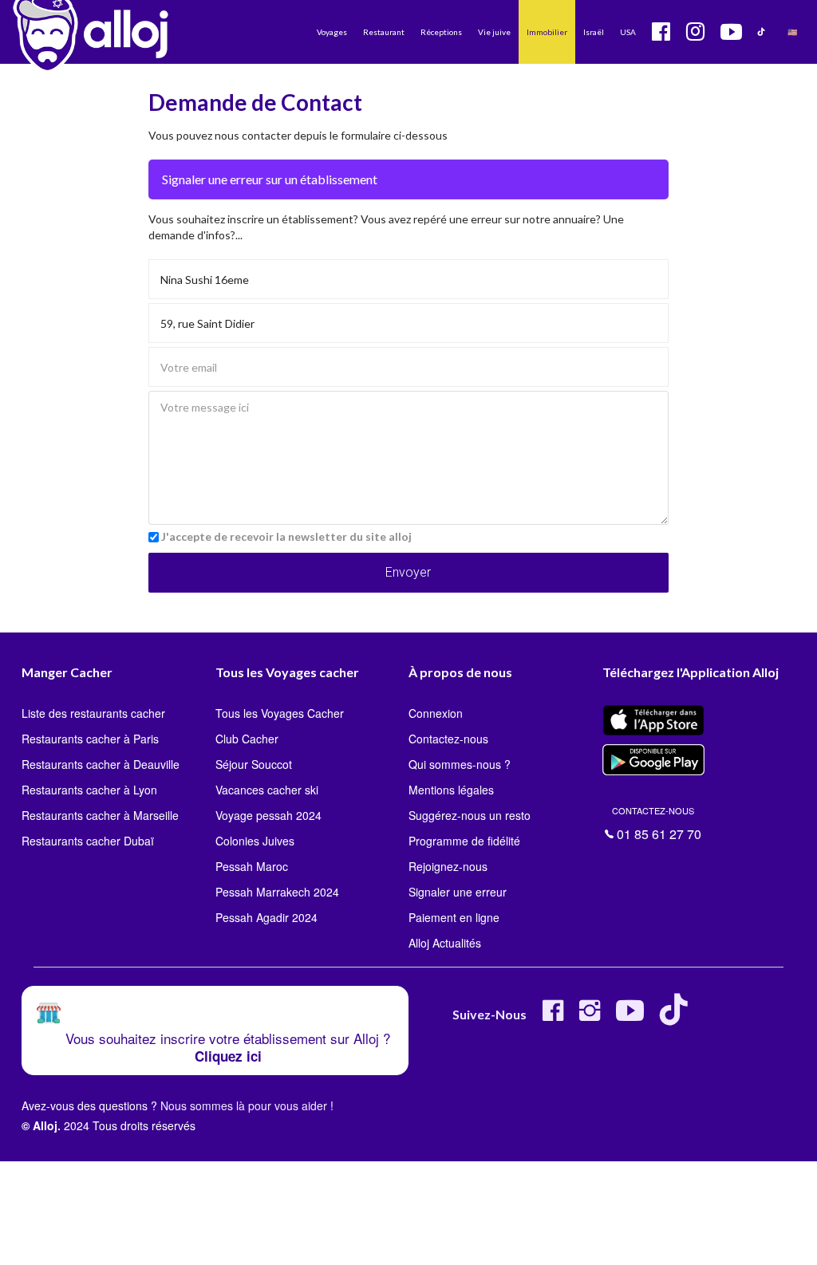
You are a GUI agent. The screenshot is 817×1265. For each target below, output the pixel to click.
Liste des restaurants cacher (93, 713)
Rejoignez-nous (447, 866)
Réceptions (441, 32)
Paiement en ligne (453, 917)
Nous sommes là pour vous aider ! (247, 1105)
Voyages (332, 32)
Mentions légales (451, 790)
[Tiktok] (677, 1016)
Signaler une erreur (457, 892)
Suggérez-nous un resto (469, 815)
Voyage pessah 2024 (268, 815)
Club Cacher (246, 739)
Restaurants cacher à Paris (90, 739)
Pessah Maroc (251, 866)
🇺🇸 (792, 32)
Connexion (435, 713)
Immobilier (547, 32)
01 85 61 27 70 (656, 822)
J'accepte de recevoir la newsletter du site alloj (286, 536)
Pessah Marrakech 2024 (277, 892)
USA (628, 32)
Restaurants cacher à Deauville (101, 764)
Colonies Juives (254, 841)
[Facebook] (553, 1016)
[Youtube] (630, 1016)
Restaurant (384, 32)
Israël (593, 32)
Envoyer (408, 572)
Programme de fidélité (464, 841)
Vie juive (494, 32)
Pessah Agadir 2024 (266, 917)
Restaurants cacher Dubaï (88, 841)
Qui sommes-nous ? (459, 764)
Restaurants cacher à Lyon (89, 790)
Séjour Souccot (253, 764)
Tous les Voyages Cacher (279, 713)
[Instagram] (589, 1016)
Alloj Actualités (444, 943)
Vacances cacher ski (266, 790)
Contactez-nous (448, 739)
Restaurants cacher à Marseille (100, 815)
